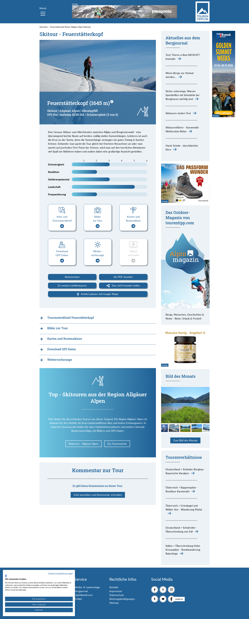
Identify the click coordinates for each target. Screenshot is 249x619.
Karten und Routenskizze (133, 218)
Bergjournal (81, 591)
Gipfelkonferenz (83, 595)
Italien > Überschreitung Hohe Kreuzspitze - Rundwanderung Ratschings (183, 549)
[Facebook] (154, 589)
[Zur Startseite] (203, 11)
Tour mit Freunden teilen (125, 285)
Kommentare (72, 276)
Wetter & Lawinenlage (87, 587)
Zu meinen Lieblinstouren (72, 285)
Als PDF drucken (123, 276)
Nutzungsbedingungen (122, 598)
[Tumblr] (154, 599)
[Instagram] (171, 589)
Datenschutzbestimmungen (60, 573)
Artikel (78, 598)
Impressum (115, 591)
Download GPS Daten (62, 253)
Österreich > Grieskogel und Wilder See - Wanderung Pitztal (184, 507)
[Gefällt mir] (171, 599)
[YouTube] (163, 599)
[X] (163, 589)
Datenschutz (116, 595)
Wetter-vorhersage (97, 253)
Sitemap (114, 602)
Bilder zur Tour (97, 218)
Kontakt (113, 587)
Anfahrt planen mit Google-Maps (99, 294)
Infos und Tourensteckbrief (62, 218)
